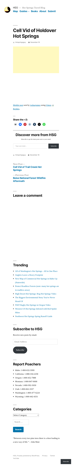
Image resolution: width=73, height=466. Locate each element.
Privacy (44, 456)
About (42, 11)
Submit (52, 11)
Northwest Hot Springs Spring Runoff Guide (33, 316)
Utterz (48, 105)
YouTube (16, 458)
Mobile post (18, 105)
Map (15, 11)
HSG (15, 7)
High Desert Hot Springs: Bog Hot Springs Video (35, 293)
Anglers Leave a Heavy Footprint (29, 275)
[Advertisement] (36, 59)
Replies (16, 109)
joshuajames (35, 105)
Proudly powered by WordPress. (28, 456)
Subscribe (54, 146)
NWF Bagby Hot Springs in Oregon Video (33, 305)
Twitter (52, 456)
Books (34, 11)
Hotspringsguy (20, 42)
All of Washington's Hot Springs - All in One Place (36, 271)
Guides (23, 11)
